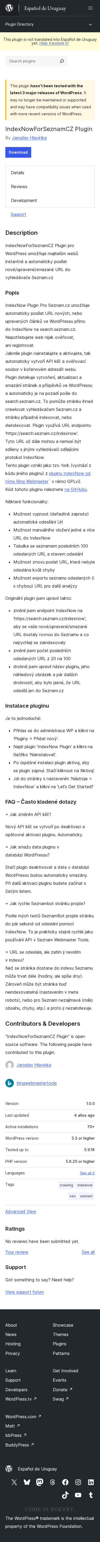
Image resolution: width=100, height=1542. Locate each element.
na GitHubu (76, 489)
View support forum (24, 1292)
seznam (86, 1196)
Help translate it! (54, 43)
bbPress (16, 1435)
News (11, 1334)
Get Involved (65, 1370)
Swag (61, 1399)
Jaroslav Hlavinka (29, 137)
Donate (63, 1389)
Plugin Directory (19, 24)
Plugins (59, 1343)
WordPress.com (23, 1416)
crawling (66, 1185)
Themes (61, 1334)
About (11, 1325)
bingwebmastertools (37, 1083)
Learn (10, 1370)
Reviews (19, 186)
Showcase (63, 1325)
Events (59, 1380)
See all (88, 1252)
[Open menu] (91, 8)
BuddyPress (19, 1445)
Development (24, 200)
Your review (16, 1252)
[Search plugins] (62, 61)
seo (73, 1196)
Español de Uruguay (37, 1469)
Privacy (12, 1353)
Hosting (13, 1343)
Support (18, 214)
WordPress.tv (21, 1399)
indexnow (85, 1185)
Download (18, 152)
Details (17, 172)
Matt (12, 1426)
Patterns (61, 1353)
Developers (16, 1389)
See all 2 (87, 1173)
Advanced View (20, 1211)
